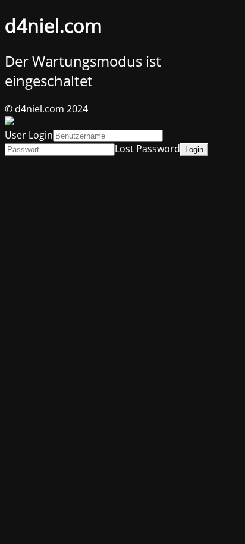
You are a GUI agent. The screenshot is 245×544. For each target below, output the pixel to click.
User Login (29, 134)
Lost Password (147, 148)
